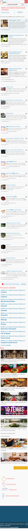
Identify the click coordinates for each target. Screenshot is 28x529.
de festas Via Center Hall (13, 126)
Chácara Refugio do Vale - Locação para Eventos (15, 52)
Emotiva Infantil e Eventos (13, 209)
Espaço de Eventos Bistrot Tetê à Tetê (14, 150)
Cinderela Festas (9, 113)
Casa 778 (8, 244)
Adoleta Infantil (11, 161)
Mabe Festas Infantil (12, 173)
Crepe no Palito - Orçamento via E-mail (15, 138)
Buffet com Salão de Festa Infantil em (13, 300)
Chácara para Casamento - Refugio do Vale (15, 69)
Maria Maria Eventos (10, 258)
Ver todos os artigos (20, 468)
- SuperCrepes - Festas (14, 20)
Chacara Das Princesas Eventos (13, 233)
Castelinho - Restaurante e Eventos (14, 271)
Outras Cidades (6, 345)
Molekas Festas (9, 87)
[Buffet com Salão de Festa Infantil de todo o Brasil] (21, 12)
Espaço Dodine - (11, 196)
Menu (26, 1)
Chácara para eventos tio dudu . (13, 223)
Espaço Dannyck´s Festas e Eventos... (14, 100)
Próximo (23, 284)
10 (18, 284)
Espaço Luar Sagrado (11, 185)
